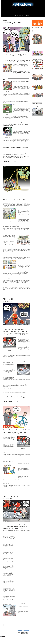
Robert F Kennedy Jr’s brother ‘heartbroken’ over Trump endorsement (16, 147)
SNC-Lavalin (24, 397)
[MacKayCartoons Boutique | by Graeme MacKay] (37, 44)
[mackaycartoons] (23, 6)
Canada (7, 396)
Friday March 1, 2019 (10, 496)
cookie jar (19, 396)
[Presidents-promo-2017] (37, 98)
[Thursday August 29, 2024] (16, 53)
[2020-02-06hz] (9, 220)
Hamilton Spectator (27, 288)
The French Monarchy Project (19, 15)
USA (6, 156)
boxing (15, 396)
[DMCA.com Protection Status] (2, 636)
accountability (15, 156)
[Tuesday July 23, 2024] (7, 113)
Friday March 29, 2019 (11, 402)
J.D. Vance (25, 156)
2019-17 (12, 396)
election (22, 396)
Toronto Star (11, 486)
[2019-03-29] (16, 417)
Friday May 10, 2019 (10, 299)
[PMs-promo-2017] (37, 81)
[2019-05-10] (16, 314)
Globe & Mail (24, 392)
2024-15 (11, 156)
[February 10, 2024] (7, 136)
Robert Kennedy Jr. (12, 157)
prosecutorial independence (15, 397)
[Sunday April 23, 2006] (23, 245)
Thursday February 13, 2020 (13, 162)
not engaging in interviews (20, 72)
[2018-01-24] (9, 616)
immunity (22, 156)
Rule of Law (17, 157)
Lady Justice (8, 157)
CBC (18, 612)
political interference (8, 397)
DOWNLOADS (28, 15)
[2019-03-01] (9, 349)
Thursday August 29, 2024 (12, 23)
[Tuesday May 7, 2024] (7, 90)
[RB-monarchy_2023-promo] (37, 64)
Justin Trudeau (26, 396)
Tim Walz (20, 157)
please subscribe (40, 27)
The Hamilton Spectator (22, 54)
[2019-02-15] (23, 375)
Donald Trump (19, 156)
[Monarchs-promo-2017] (37, 89)
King (5, 157)
